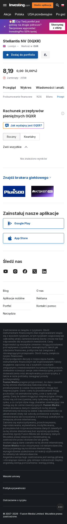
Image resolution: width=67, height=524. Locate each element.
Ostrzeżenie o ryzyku (14, 500)
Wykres (25, 87)
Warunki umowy (11, 476)
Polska (19, 14)
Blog (6, 290)
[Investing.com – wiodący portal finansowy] (19, 5)
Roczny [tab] (11, 136)
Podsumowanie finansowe (17, 96)
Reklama (41, 298)
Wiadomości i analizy (51, 87)
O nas (40, 290)
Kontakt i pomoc (46, 305)
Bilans (49, 96)
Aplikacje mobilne (14, 298)
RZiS (39, 96)
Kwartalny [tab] (30, 136)
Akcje (7, 14)
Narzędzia (9, 313)
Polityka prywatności (14, 488)
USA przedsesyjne (40, 14)
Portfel (7, 305)
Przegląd (9, 87)
